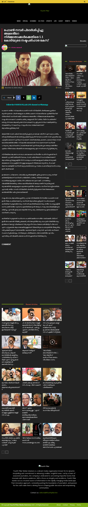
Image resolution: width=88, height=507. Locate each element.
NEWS (19, 21)
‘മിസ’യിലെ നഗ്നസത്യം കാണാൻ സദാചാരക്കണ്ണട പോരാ (81, 203)
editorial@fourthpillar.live (48, 493)
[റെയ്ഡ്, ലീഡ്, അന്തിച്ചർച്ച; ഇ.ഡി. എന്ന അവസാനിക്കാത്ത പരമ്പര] (70, 213)
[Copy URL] (39, 97)
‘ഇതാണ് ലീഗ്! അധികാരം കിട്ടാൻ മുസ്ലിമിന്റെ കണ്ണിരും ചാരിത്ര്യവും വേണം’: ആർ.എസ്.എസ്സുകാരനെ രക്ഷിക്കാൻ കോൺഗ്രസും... (10, 357)
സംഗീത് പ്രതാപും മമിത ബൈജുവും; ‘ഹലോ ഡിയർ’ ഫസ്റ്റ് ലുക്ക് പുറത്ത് (81, 80)
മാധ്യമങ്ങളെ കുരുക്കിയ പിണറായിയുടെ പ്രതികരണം (52, 385)
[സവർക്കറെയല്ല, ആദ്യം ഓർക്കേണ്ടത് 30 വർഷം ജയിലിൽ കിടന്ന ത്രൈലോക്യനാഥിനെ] (81, 238)
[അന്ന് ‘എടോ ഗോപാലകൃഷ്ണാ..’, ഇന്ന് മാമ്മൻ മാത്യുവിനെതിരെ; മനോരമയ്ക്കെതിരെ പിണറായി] (31, 399)
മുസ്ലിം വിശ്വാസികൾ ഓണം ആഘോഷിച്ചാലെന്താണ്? (70, 203)
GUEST (61, 21)
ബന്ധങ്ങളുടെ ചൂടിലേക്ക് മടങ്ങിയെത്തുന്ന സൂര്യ (81, 135)
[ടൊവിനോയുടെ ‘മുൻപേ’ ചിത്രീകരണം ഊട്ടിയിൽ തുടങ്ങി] (81, 146)
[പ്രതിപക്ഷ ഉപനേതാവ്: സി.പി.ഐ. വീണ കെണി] (31, 374)
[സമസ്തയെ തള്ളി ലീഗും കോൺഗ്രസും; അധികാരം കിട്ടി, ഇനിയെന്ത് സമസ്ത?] (11, 314)
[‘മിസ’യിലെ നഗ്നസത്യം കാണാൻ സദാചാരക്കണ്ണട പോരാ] (31, 429)
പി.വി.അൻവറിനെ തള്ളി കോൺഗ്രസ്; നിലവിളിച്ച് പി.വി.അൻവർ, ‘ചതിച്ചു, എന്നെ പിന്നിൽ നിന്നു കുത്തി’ (31, 327)
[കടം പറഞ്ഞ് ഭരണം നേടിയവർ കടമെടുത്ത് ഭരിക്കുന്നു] (70, 238)
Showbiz (83, 41)
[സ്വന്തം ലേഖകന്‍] (5, 47)
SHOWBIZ (33, 21)
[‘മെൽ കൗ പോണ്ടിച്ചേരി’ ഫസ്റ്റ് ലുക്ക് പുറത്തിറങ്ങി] (70, 125)
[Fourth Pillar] (44, 10)
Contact (65, 505)
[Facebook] (18, 97)
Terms (79, 505)
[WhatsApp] (28, 97)
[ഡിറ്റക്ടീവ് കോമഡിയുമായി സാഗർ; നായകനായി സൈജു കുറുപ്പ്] (81, 95)
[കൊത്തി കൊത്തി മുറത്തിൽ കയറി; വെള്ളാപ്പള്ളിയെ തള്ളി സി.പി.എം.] (11, 399)
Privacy (72, 505)
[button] (84, 1)
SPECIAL (25, 21)
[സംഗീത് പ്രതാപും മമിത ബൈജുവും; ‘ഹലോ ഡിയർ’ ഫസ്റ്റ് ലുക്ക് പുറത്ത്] (11, 429)
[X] (23, 97)
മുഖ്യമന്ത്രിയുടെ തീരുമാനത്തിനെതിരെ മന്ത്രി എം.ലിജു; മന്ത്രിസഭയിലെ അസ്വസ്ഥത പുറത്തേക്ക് (52, 442)
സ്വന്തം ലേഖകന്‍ (16, 47)
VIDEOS (74, 21)
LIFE (55, 21)
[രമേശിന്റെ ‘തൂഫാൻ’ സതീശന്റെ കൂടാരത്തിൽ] (81, 264)
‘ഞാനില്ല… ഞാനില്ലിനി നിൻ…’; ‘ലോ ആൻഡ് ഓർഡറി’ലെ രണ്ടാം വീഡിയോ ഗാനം (50, 355)
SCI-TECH (41, 21)
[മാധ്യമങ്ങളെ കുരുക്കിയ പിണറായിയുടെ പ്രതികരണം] (52, 374)
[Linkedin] (34, 97)
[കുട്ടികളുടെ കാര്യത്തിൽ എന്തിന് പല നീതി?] (81, 213)
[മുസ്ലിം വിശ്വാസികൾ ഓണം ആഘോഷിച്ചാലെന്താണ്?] (11, 374)
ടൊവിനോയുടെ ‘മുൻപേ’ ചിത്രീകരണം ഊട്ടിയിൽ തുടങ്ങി (81, 155)
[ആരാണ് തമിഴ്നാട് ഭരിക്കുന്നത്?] (31, 342)
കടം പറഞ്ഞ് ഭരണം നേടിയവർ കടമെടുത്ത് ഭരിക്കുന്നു (69, 247)
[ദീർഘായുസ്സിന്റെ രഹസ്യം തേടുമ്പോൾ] (52, 399)
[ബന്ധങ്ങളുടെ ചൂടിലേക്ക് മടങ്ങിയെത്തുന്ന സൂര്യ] (81, 125)
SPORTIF (49, 21)
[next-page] (6, 452)
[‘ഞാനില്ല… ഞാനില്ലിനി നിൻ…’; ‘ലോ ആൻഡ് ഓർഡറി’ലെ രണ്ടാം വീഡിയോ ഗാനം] (52, 342)
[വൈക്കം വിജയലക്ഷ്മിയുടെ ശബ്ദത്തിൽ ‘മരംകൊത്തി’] (70, 146)
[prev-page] (3, 452)
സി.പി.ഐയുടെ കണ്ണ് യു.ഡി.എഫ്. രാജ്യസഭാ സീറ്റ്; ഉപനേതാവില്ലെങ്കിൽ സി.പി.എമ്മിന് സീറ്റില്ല (51, 327)
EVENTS (67, 21)
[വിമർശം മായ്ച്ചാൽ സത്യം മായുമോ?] (70, 264)
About (59, 505)
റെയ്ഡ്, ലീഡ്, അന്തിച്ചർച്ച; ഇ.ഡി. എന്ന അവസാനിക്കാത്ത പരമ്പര (69, 225)
